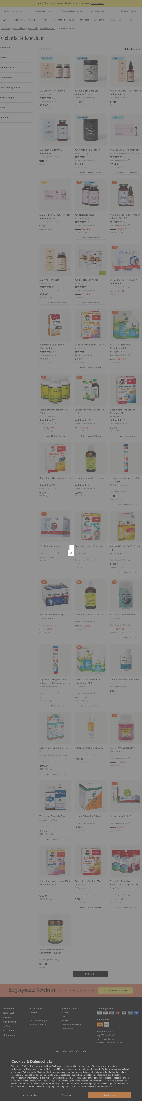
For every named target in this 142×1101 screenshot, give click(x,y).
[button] (71, 547)
